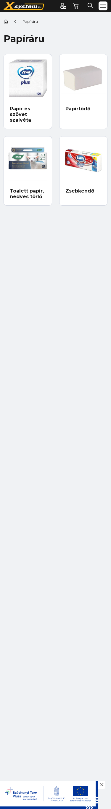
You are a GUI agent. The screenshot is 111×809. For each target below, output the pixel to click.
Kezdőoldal (6, 21)
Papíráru (30, 21)
